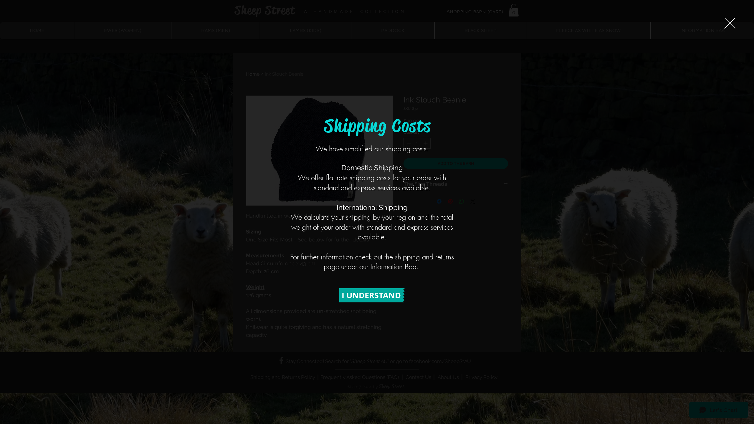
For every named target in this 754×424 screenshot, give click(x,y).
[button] (729, 23)
